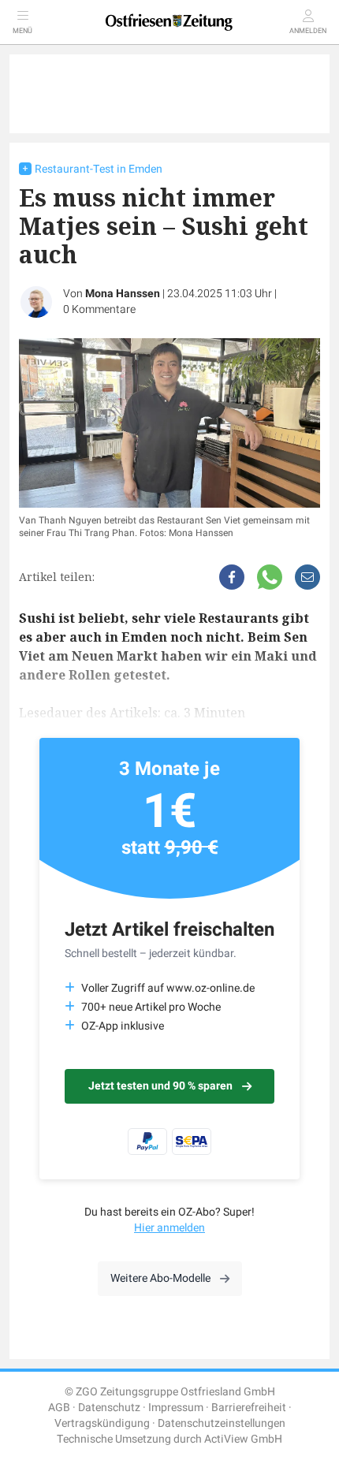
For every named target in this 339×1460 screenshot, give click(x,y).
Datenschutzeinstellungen (221, 1423)
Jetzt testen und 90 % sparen (160, 1086)
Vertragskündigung (102, 1423)
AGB (59, 1407)
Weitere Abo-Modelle (160, 1278)
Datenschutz (109, 1407)
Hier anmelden (169, 1228)
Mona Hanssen (122, 293)
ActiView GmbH (243, 1439)
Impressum (175, 1407)
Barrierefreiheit (248, 1407)
